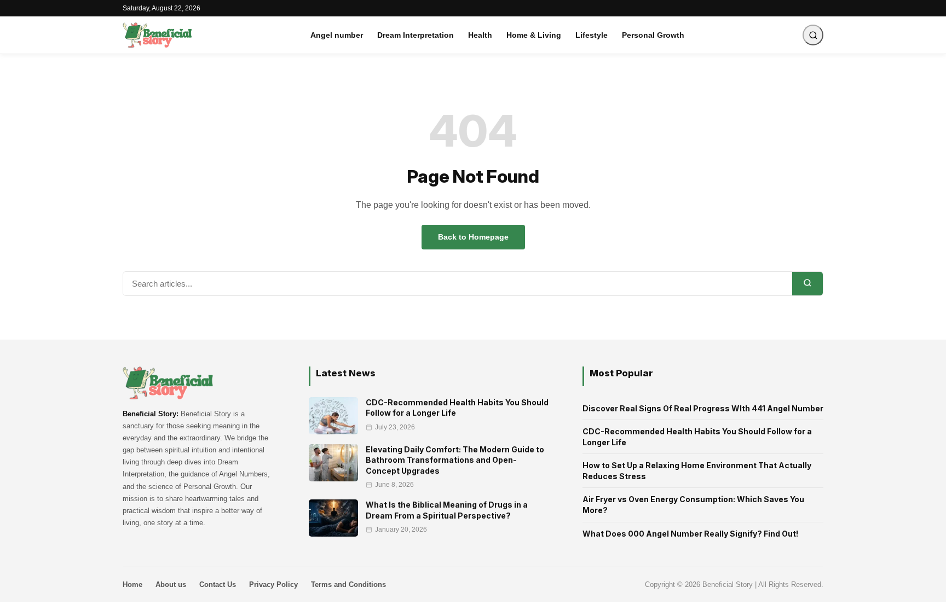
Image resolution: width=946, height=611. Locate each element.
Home (132, 584)
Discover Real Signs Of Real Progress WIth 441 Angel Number (702, 408)
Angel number (336, 35)
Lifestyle (591, 35)
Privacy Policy (273, 584)
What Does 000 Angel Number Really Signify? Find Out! (690, 533)
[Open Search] (813, 35)
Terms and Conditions (348, 584)
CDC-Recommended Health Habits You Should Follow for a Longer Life (697, 437)
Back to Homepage (473, 236)
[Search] (807, 283)
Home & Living (533, 35)
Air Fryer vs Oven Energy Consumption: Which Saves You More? (693, 504)
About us (170, 584)
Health (480, 35)
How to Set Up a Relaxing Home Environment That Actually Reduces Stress (696, 471)
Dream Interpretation (415, 35)
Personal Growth (653, 35)
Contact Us (217, 584)
